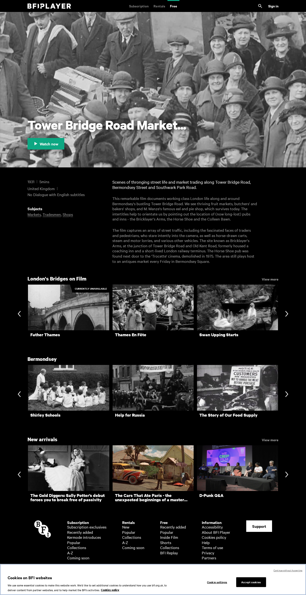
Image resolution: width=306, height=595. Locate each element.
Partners (209, 557)
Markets (34, 214)
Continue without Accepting (287, 570)
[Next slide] (287, 314)
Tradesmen (52, 214)
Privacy (208, 552)
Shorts (165, 542)
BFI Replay (169, 552)
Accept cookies (251, 582)
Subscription (139, 5)
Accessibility (212, 526)
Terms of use (212, 547)
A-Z (70, 552)
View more (270, 278)
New (125, 526)
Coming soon (78, 557)
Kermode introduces (84, 537)
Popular (73, 542)
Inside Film (169, 537)
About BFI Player (216, 532)
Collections (76, 547)
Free (173, 5)
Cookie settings (217, 582)
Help (206, 542)
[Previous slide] (19, 314)
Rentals (159, 5)
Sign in (273, 5)
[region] (153, 579)
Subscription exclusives (86, 526)
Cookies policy (214, 537)
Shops (68, 214)
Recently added (80, 532)
